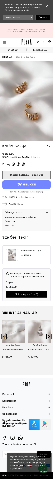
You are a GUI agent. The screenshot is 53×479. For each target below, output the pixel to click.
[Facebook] (4, 438)
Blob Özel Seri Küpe (31, 250)
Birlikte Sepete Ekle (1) (26, 294)
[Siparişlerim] (43, 42)
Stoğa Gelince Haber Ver (26, 175)
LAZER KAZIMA (40, 50)
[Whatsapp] (20, 438)
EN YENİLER (13, 50)
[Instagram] (12, 438)
